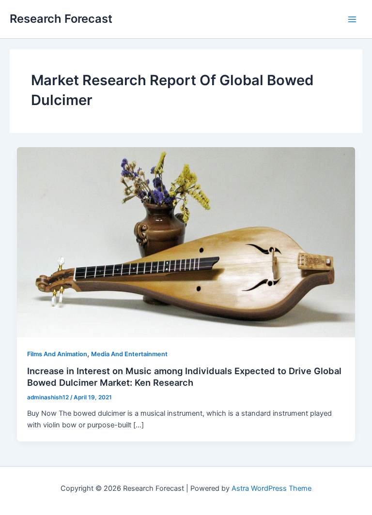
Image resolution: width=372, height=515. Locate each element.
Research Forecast (61, 19)
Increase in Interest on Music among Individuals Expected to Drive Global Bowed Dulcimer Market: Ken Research (184, 376)
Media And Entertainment (129, 354)
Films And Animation (57, 354)
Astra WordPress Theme (271, 488)
